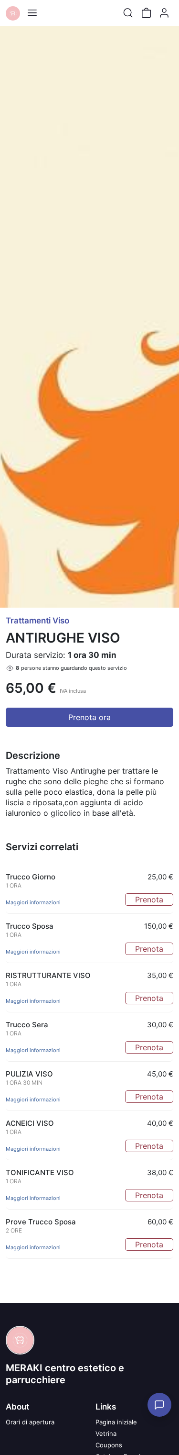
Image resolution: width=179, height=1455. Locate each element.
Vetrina (105, 1433)
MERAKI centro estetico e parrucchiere (65, 1374)
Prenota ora (89, 717)
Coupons (108, 1445)
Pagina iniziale (116, 1422)
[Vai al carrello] (146, 13)
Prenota (149, 899)
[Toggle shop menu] (32, 13)
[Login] (164, 13)
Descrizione (33, 755)
